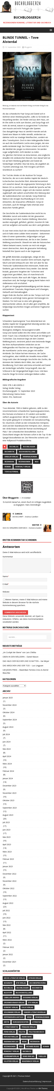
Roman (8, 467)
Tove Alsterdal (11, 472)
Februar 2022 (8, 947)
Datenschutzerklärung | (32, 1081)
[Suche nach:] (27, 637)
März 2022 (7, 940)
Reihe (24, 1041)
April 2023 (7, 844)
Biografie (8, 983)
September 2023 (10, 807)
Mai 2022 (6, 925)
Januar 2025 (8, 697)
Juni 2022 (6, 917)
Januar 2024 (8, 778)
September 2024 (10, 719)
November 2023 (9, 793)
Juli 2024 (6, 734)
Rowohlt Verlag (22, 467)
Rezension (9, 462)
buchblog (13, 447)
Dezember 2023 (9, 785)
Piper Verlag (9, 1032)
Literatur (36, 1022)
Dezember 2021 (9, 962)
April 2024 (7, 756)
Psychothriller (11, 1037)
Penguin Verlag (29, 1027)
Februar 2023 (8, 859)
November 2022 (9, 881)
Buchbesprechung (37, 983)
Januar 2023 (8, 866)
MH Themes (43, 1088)
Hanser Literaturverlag (35, 1012)
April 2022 (7, 932)
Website (6, 591)
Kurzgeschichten (20, 1022)
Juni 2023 (6, 829)
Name (5, 576)
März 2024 (7, 763)
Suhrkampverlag (11, 1056)
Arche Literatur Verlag (14, 978)
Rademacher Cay (11, 1041)
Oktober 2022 (8, 888)
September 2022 (10, 895)
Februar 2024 (8, 771)
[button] (50, 30)
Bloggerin (28, 47)
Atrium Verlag (35, 978)
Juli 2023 (6, 822)
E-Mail (5, 584)
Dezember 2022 (9, 874)
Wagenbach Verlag (30, 1061)
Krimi (29, 1017)
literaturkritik (11, 1027)
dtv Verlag (33, 1002)
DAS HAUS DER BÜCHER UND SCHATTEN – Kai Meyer (26, 661)
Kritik (6, 1022)
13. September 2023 (13, 47)
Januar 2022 (8, 954)
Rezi (36, 462)
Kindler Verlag (11, 457)
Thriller (42, 1056)
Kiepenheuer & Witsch (13, 1017)
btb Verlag (21, 983)
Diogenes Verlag (30, 997)
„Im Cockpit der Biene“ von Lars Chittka (19, 652)
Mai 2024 (6, 749)
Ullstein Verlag (11, 1061)
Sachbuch (27, 1051)
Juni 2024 (6, 741)
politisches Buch (36, 1032)
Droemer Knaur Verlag (14, 1002)
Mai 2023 (6, 837)
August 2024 (8, 727)
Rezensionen (24, 462)
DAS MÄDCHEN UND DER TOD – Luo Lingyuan (23, 665)
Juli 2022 (6, 910)
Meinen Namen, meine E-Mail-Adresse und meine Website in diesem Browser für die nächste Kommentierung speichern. (25, 602)
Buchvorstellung (27, 452)
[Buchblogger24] (27, 11)
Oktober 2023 (8, 800)
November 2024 (9, 705)
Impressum (46, 1081)
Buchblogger (29, 447)
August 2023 (8, 815)
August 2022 (8, 903)
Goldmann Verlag (12, 1012)
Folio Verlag (27, 1007)
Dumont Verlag (11, 1007)
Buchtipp (8, 993)
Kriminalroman (30, 457)
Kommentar (8, 556)
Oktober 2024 (8, 712)
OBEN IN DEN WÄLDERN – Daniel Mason (20, 656)
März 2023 (7, 851)
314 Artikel (25, 498)
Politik (22, 1032)
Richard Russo (32, 1046)
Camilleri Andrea (11, 997)
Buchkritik (9, 452)
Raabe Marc (27, 1037)
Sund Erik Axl (29, 1056)
